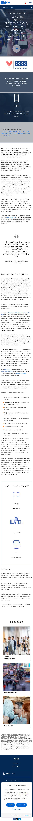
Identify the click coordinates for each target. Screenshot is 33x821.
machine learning (21, 373)
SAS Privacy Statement (24, 793)
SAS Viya (7, 369)
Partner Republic (11, 217)
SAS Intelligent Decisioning (22, 133)
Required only (21, 805)
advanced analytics (6, 371)
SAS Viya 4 (6, 136)
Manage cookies (17, 809)
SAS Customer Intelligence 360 (12, 131)
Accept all (10, 805)
